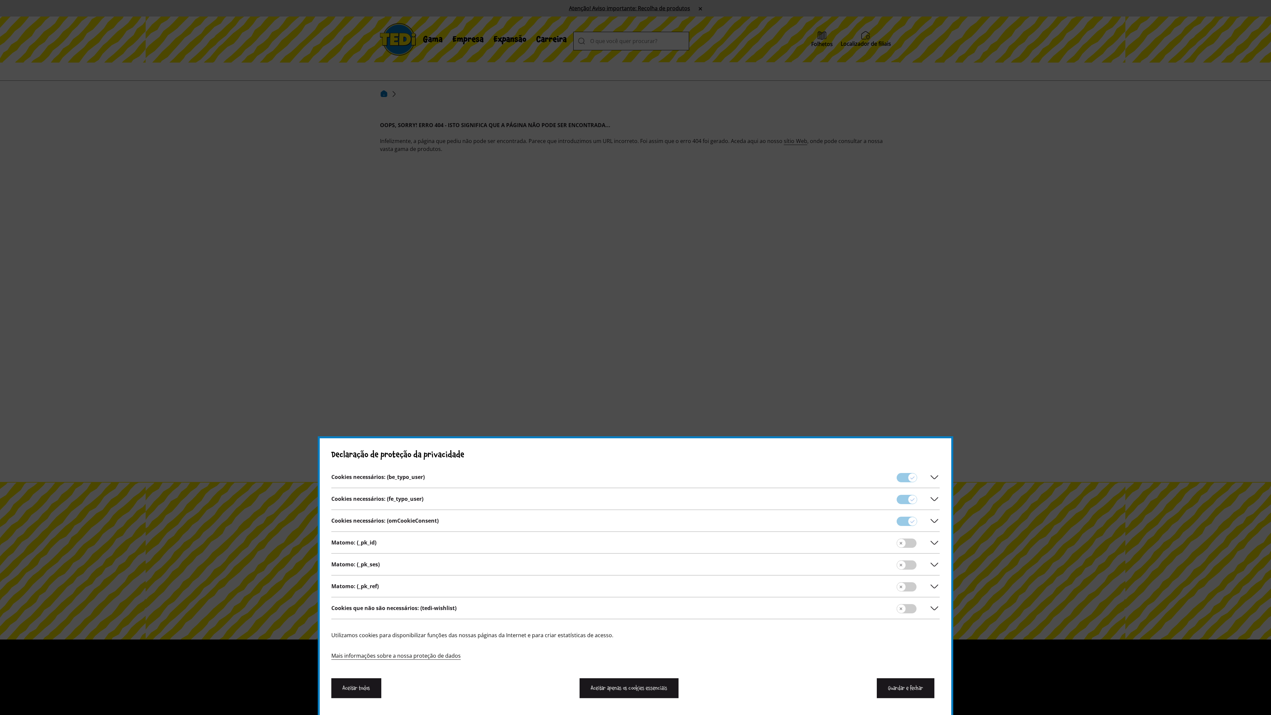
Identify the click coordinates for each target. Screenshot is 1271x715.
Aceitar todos (356, 688)
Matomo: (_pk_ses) (355, 564)
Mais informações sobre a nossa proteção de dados (396, 655)
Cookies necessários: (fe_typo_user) (377, 498)
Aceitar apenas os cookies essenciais (629, 688)
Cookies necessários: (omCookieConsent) (385, 520)
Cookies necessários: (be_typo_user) (378, 477)
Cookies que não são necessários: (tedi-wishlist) (393, 608)
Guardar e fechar (905, 688)
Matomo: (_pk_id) (353, 542)
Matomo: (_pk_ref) (355, 586)
